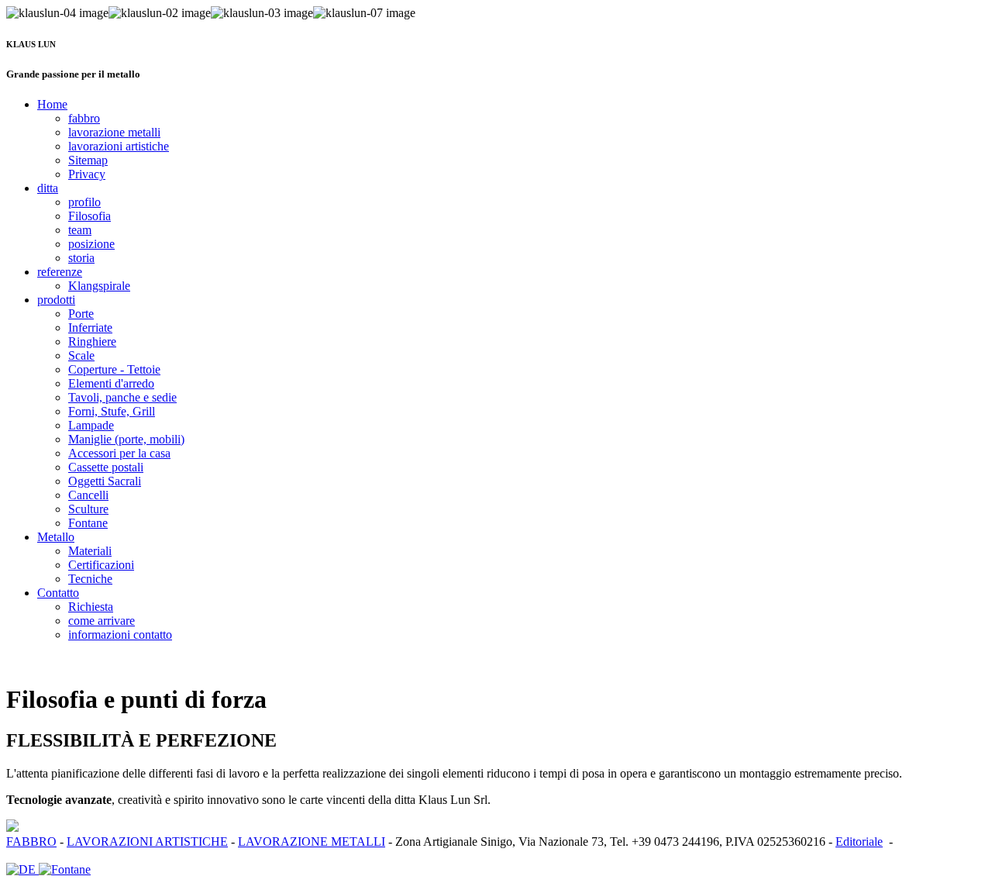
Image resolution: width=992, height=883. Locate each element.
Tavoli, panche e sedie (122, 397)
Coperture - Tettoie (114, 369)
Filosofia (89, 215)
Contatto (58, 592)
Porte (81, 313)
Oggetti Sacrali (104, 481)
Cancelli (88, 495)
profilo (84, 202)
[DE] (22, 869)
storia (81, 257)
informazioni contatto (120, 634)
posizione (91, 243)
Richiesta (90, 606)
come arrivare (101, 620)
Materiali (90, 550)
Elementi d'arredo (111, 383)
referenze (59, 271)
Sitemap (88, 160)
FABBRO (31, 841)
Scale (81, 355)
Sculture (88, 509)
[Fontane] (65, 869)
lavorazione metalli (114, 132)
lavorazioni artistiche (118, 146)
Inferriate (90, 327)
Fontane (88, 522)
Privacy (86, 174)
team (79, 229)
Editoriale (859, 841)
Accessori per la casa (119, 453)
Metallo (55, 536)
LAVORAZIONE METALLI (311, 841)
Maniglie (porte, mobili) (126, 439)
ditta (47, 188)
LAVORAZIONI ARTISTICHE (147, 841)
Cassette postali (105, 467)
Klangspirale (99, 285)
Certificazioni (101, 564)
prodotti (56, 299)
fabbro (84, 118)
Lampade (91, 425)
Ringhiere (92, 341)
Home (52, 104)
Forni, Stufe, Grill (111, 411)
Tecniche (90, 578)
